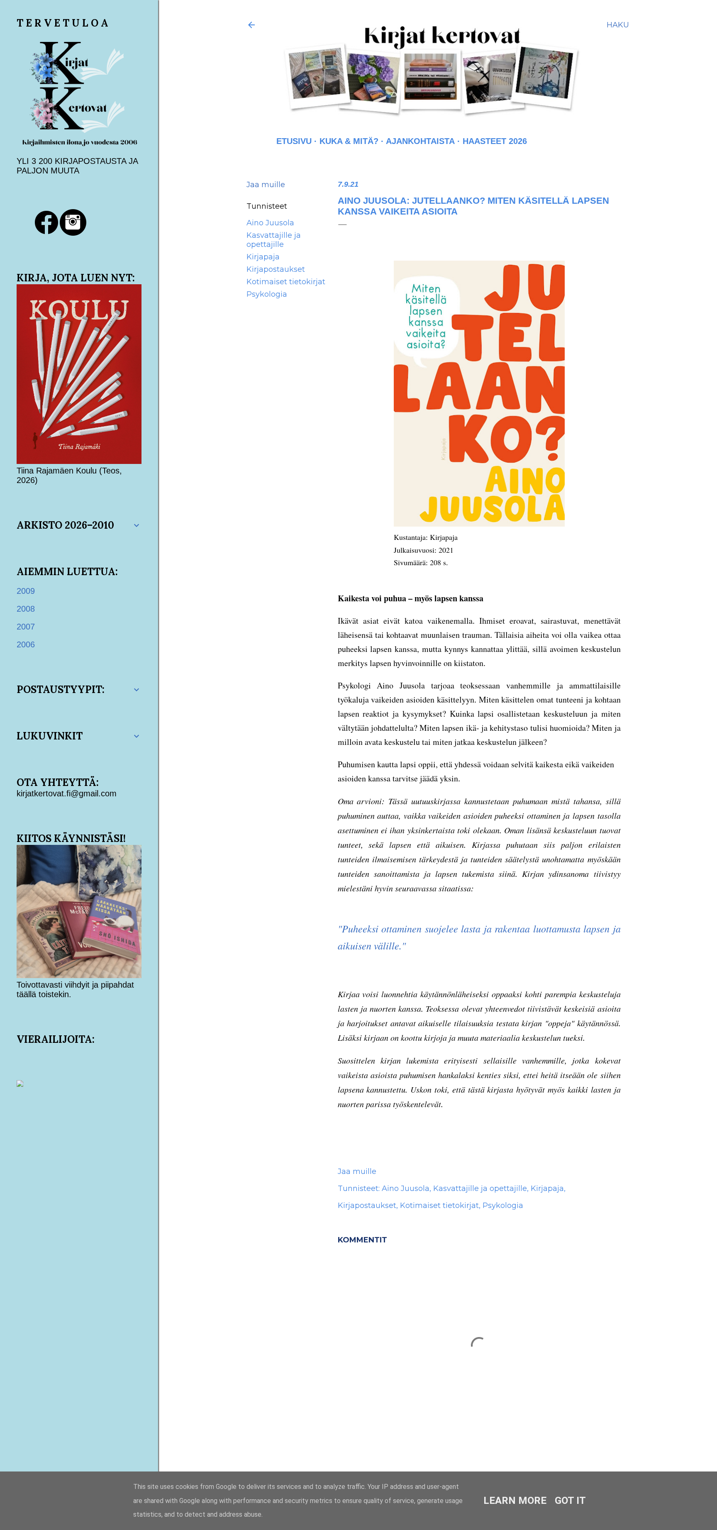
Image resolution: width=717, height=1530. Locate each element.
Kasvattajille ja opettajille (273, 240)
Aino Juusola (270, 222)
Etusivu (294, 141)
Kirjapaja (263, 256)
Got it (570, 1500)
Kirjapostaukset (275, 269)
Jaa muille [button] (265, 184)
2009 (26, 590)
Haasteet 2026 (495, 141)
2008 (26, 608)
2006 (26, 644)
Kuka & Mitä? (348, 141)
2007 (26, 626)
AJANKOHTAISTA (420, 141)
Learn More (514, 1500)
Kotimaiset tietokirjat (285, 281)
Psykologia (266, 294)
